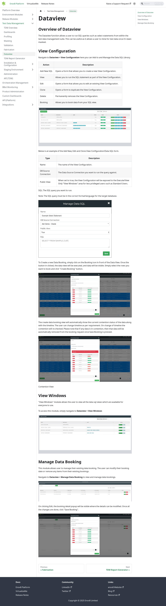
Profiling (8, 36)
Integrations (8, 104)
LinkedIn (66, 587)
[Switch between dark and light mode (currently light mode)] (134, 4)
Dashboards (9, 32)
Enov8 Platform (17, 3)
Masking (8, 41)
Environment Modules (12, 14)
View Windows (143, 19)
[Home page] (40, 11)
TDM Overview (10, 27)
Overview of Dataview (145, 12)
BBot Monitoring (10, 87)
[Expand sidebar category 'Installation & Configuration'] (32, 64)
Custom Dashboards (11, 96)
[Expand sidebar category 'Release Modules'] (32, 19)
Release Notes (47, 3)
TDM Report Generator (14, 58)
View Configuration (145, 16)
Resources (113, 595)
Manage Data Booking (146, 23)
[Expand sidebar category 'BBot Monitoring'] (32, 87)
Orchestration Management (15, 82)
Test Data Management (13, 23)
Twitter (65, 591)
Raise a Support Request (117, 3)
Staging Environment (13, 69)
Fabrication (9, 49)
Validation (8, 45)
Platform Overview (11, 10)
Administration (11, 74)
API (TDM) (8, 78)
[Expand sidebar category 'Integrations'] (32, 105)
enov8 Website (115, 587)
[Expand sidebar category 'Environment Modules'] (32, 15)
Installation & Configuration (10, 64)
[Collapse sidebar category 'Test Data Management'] (32, 23)
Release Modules (10, 19)
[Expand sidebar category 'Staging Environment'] (32, 70)
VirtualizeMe (32, 3)
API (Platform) (8, 100)
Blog (110, 591)
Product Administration (13, 91)
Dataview (8, 54)
